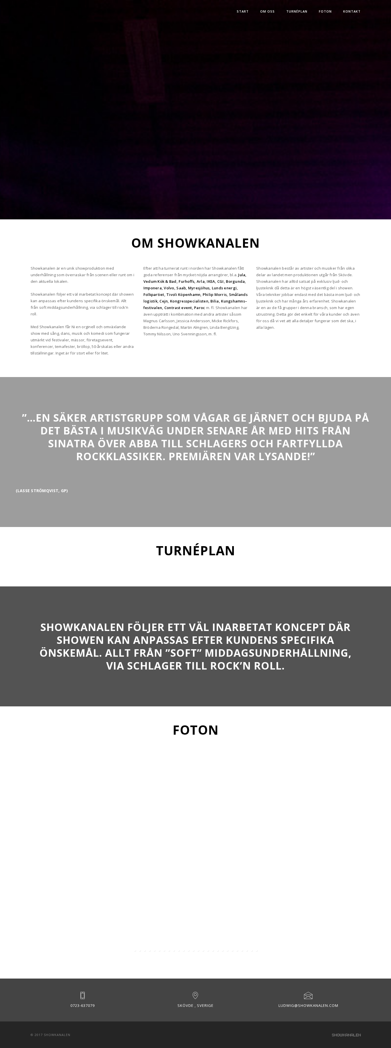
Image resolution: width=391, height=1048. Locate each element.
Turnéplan (296, 11)
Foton (325, 11)
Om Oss (267, 11)
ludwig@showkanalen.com (308, 1005)
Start (243, 11)
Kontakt (352, 11)
